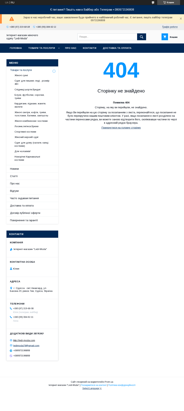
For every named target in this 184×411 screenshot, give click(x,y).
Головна (16, 48)
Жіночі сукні (21, 75)
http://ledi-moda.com (24, 340)
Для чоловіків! (23, 151)
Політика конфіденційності (121, 385)
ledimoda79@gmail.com (26, 345)
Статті (14, 176)
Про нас (70, 48)
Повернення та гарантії (24, 220)
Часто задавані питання (24, 198)
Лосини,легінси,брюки (26, 126)
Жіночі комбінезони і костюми (31, 121)
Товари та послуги (41, 48)
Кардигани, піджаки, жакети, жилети (30, 105)
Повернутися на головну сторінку (121, 127)
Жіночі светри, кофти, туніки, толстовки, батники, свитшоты (31, 114)
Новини (14, 168)
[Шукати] (141, 36)
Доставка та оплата (117, 48)
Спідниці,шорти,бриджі (27, 89)
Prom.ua (109, 382)
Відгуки (14, 190)
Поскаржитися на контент (94, 385)
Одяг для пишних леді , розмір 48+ (32, 82)
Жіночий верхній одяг (27, 137)
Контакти (89, 48)
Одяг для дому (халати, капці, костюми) (32, 144)
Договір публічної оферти (25, 213)
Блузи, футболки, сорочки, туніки (29, 96)
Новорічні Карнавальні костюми (27, 158)
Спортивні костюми (25, 131)
